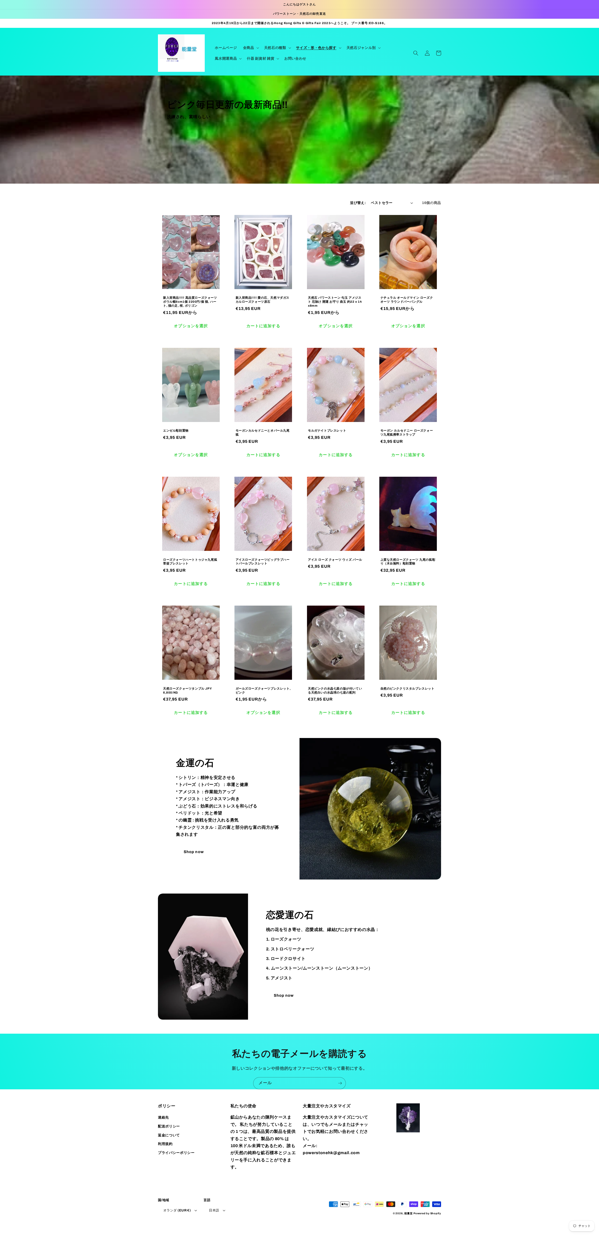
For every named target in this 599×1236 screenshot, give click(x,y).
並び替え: (358, 203)
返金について (169, 1135)
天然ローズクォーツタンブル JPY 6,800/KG (187, 690)
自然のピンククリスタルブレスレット (407, 688)
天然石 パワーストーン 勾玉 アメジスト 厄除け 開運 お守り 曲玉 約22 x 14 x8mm (335, 301)
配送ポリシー (169, 1126)
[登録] (340, 1083)
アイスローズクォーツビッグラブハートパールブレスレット (263, 561)
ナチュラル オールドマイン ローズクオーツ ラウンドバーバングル (406, 299)
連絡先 (163, 1117)
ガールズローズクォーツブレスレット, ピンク (263, 690)
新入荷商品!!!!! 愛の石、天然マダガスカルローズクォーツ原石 (263, 299)
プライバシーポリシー (176, 1153)
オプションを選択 (191, 326)
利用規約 (165, 1144)
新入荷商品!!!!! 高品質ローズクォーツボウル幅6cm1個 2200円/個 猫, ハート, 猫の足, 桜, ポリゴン (190, 301)
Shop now (194, 852)
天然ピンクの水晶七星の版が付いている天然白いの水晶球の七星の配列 (335, 690)
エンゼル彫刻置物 (176, 430)
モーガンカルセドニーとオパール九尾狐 (263, 432)
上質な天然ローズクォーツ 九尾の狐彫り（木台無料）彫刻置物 (407, 561)
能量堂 (408, 1213)
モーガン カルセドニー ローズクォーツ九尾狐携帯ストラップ (406, 432)
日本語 (214, 1210)
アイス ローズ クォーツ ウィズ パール (335, 559)
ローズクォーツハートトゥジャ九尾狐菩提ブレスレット (190, 561)
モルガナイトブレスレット (327, 430)
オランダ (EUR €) (177, 1210)
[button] (250, 47)
